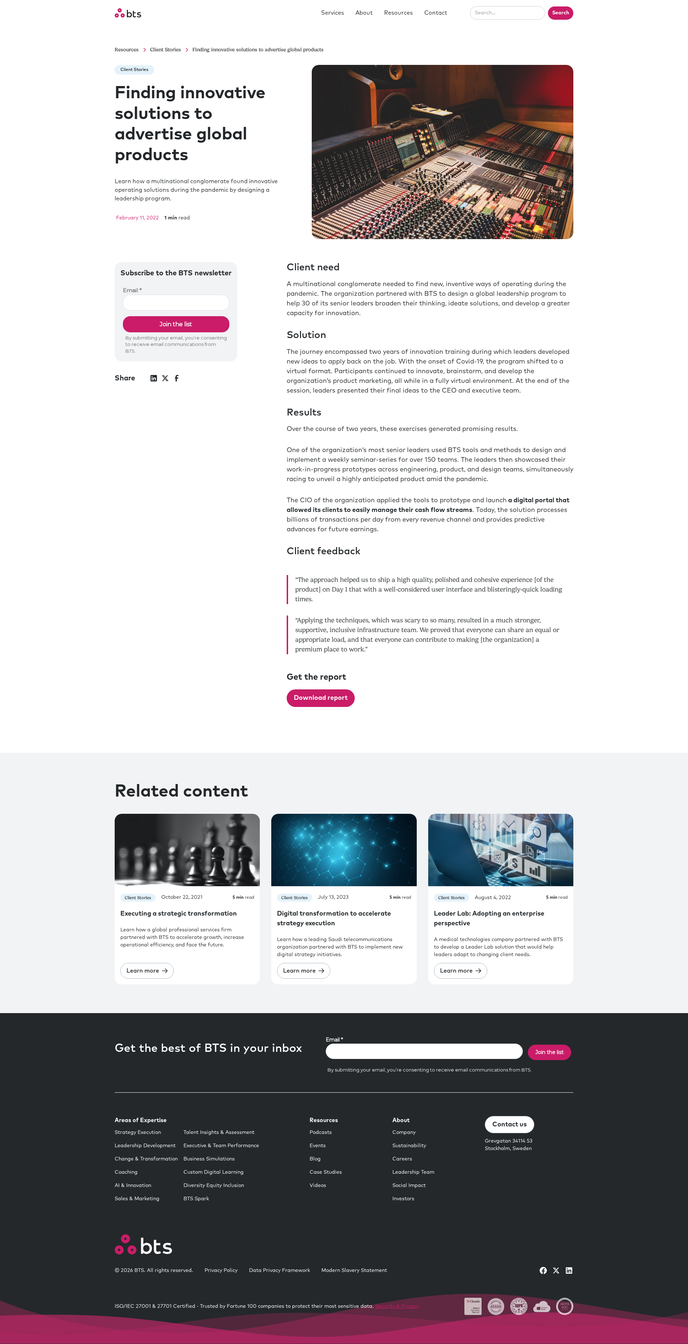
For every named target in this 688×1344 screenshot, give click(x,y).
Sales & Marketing (137, 1198)
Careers (402, 1159)
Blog (315, 1159)
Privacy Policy (221, 1270)
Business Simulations (209, 1159)
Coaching (126, 1172)
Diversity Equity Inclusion (213, 1185)
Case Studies (326, 1172)
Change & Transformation (146, 1159)
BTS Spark (196, 1198)
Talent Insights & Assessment (218, 1132)
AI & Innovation (133, 1185)
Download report (321, 698)
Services (332, 13)
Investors (403, 1198)
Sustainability (409, 1145)
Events (318, 1145)
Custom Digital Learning (213, 1172)
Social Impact (409, 1185)
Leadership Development (145, 1145)
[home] (128, 13)
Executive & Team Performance (221, 1145)
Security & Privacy (397, 1306)
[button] (332, 13)
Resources (398, 13)
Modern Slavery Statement (354, 1270)
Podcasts (321, 1132)
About (364, 13)
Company (404, 1132)
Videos (318, 1185)
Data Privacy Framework (279, 1270)
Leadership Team (413, 1172)
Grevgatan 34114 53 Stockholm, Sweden (508, 1145)
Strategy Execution (138, 1132)
